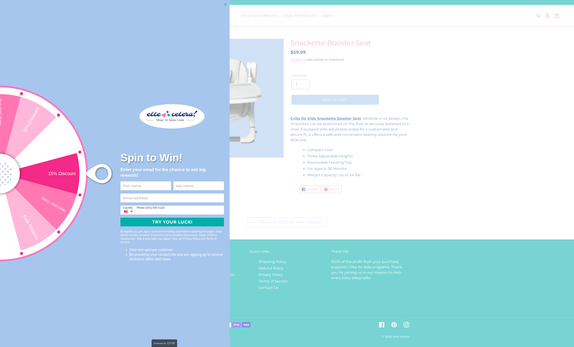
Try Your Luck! (172, 222)
